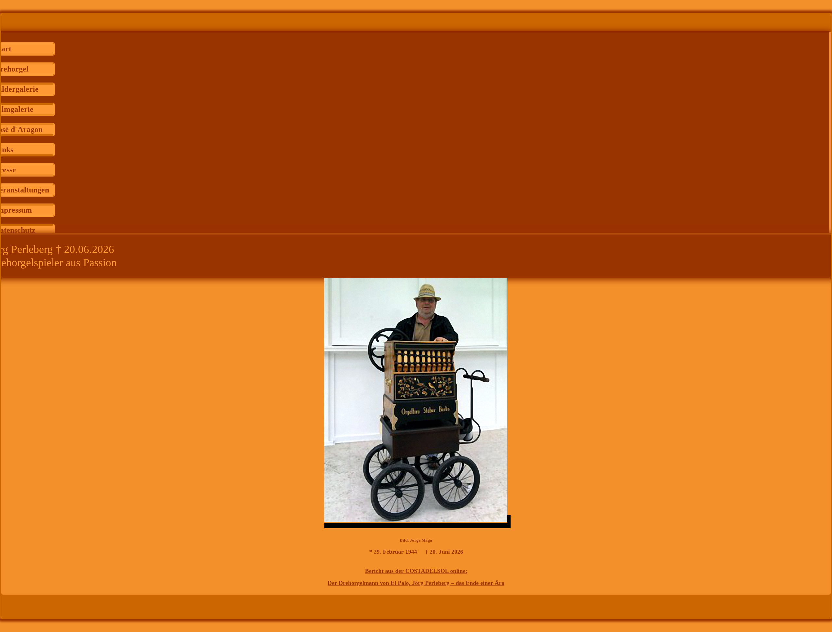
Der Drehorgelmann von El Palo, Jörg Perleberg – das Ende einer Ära (416, 583)
